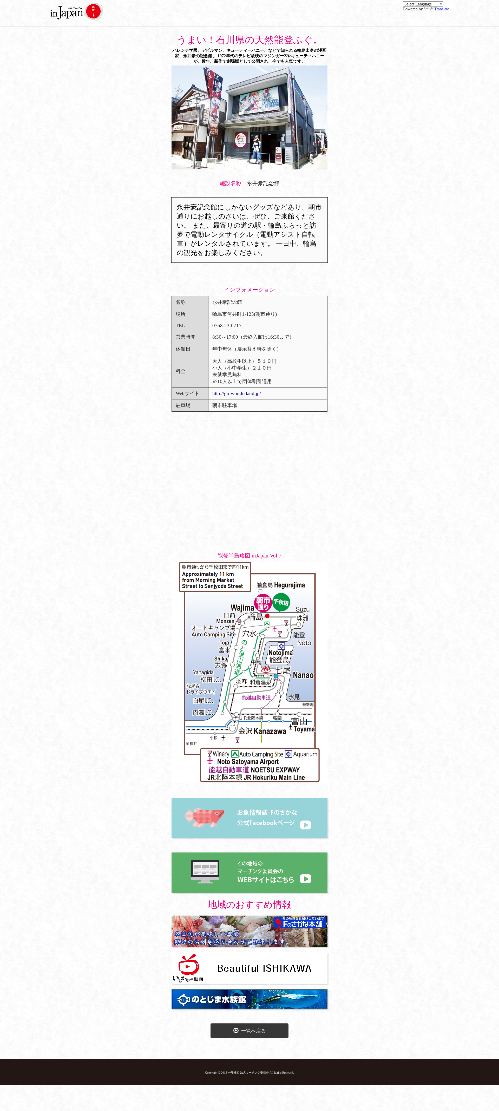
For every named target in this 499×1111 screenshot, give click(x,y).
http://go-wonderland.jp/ (236, 393)
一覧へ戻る (252, 1031)
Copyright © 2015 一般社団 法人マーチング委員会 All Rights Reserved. (249, 1072)
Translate (441, 9)
